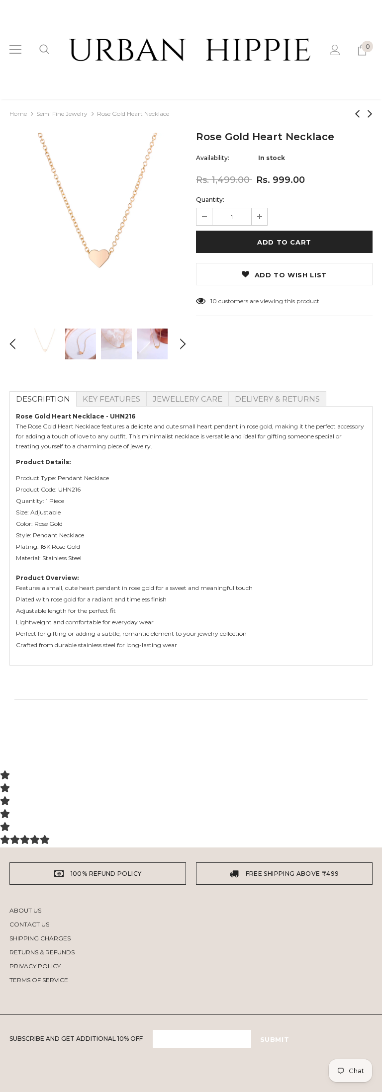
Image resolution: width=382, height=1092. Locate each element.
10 (213, 301)
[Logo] (189, 49)
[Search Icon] (44, 50)
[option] (97, 221)
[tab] (43, 399)
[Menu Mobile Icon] (15, 50)
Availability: (212, 158)
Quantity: (210, 199)
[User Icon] (335, 50)
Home (18, 113)
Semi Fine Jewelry (62, 113)
